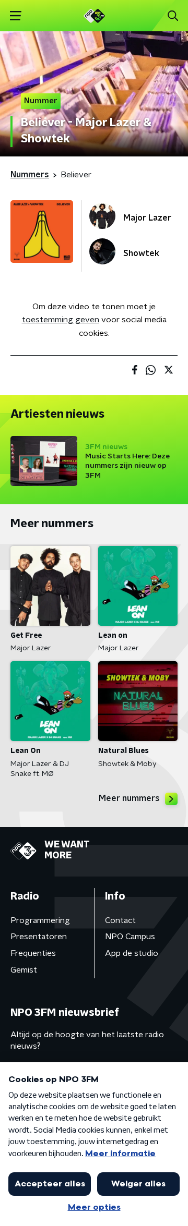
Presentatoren (38, 936)
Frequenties (33, 953)
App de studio (131, 953)
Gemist (23, 970)
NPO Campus (130, 936)
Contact (120, 920)
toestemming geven (60, 319)
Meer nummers (129, 798)
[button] (15, 16)
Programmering (40, 920)
